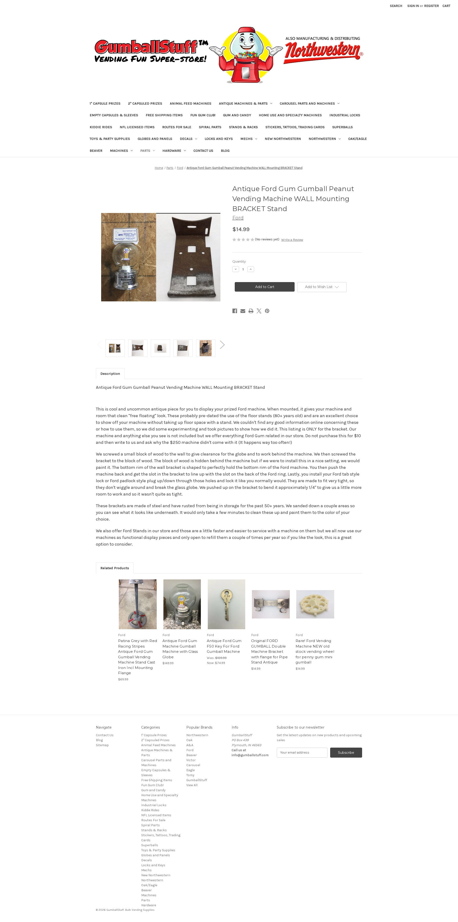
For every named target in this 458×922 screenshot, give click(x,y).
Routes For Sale (176, 127)
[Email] (242, 311)
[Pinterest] (267, 311)
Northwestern (322, 139)
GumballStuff (196, 780)
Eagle (190, 770)
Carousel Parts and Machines (307, 103)
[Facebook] (234, 311)
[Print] (251, 311)
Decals (186, 139)
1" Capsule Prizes (105, 103)
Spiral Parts (210, 127)
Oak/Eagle (357, 139)
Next (222, 344)
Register (431, 6)
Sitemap (102, 745)
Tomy (190, 775)
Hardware (171, 150)
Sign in (413, 6)
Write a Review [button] (292, 240)
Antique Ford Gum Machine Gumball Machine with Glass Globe (180, 648)
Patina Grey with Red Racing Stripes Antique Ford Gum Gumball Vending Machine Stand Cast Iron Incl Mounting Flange (137, 656)
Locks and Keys (219, 139)
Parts (145, 150)
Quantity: (239, 261)
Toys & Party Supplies (110, 139)
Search (396, 6)
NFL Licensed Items (137, 127)
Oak (189, 740)
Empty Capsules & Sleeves (114, 115)
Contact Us (203, 150)
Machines (119, 150)
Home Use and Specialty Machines (290, 115)
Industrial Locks (344, 115)
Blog (225, 150)
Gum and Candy (237, 115)
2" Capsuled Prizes (145, 103)
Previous (99, 344)
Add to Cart (138, 608)
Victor (191, 760)
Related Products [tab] (114, 568)
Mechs (246, 139)
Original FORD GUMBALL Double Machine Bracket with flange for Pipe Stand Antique (269, 651)
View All (192, 785)
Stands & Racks (243, 127)
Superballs (342, 127)
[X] (259, 311)
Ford (189, 750)
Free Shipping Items (164, 115)
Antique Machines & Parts (243, 103)
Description (110, 373)
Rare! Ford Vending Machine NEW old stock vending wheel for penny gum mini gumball (315, 651)
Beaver (96, 150)
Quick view (137, 600)
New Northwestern (283, 139)
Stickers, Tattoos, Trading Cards (295, 127)
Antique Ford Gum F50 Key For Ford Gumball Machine (224, 646)
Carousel (193, 765)
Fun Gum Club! (202, 115)
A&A (189, 745)
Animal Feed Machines (190, 103)
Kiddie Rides (101, 127)
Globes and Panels (155, 139)
